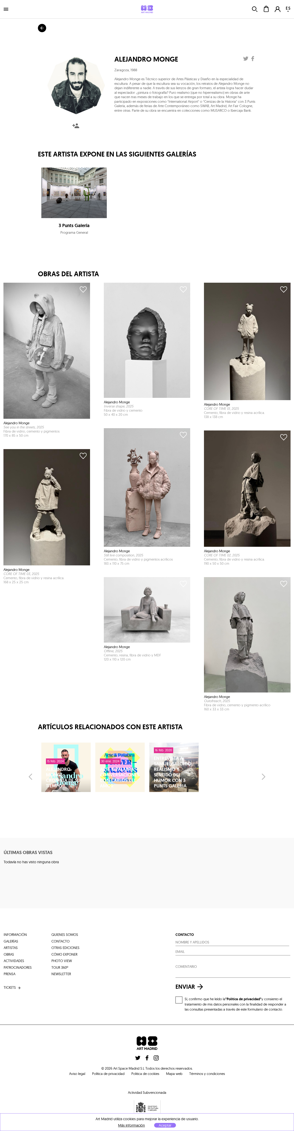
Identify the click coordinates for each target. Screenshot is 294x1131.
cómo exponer (64, 954)
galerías (11, 941)
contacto (60, 941)
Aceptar (165, 1125)
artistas (11, 948)
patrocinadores (18, 967)
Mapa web (174, 1073)
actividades (14, 961)
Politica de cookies (145, 1073)
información (15, 934)
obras (9, 954)
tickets (10, 987)
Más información (131, 1125)
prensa (9, 974)
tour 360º (59, 967)
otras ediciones (65, 948)
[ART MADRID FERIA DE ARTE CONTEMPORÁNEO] (147, 9)
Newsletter (61, 974)
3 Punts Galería (74, 225)
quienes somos (64, 934)
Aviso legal (77, 1073)
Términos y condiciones (207, 1073)
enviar (185, 987)
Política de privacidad (108, 1073)
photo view (61, 961)
